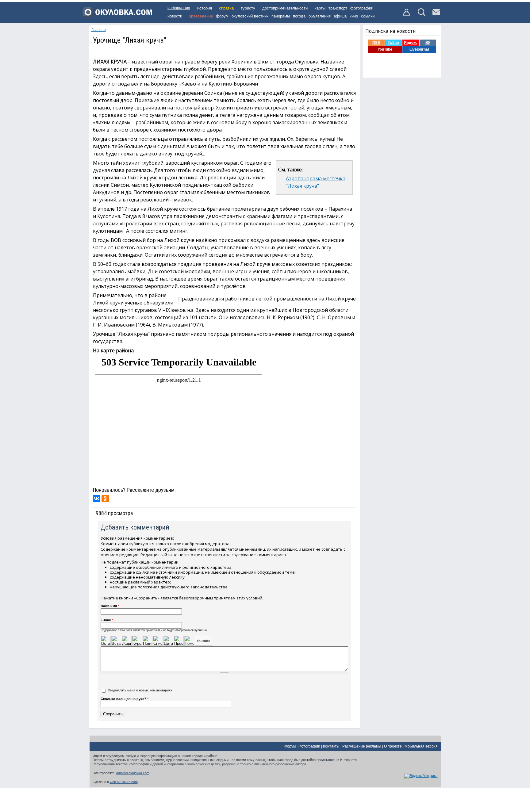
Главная (98, 30)
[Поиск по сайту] (421, 15)
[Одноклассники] (105, 498)
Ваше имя (110, 606)
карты (320, 8)
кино (354, 16)
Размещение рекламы (361, 746)
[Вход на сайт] (407, 15)
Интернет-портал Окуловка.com (117, 14)
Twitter (393, 42)
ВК (427, 42)
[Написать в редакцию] (436, 15)
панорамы (280, 16)
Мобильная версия (421, 746)
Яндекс (410, 42)
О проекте (393, 746)
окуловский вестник (250, 16)
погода (299, 16)
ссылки (367, 16)
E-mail (107, 620)
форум (222, 16)
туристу (248, 8)
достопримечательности (285, 8)
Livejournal (419, 49)
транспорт (337, 8)
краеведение (201, 16)
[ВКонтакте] (96, 498)
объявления (320, 16)
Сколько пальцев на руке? (124, 699)
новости (174, 16)
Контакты (331, 746)
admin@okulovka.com (132, 773)
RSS (376, 42)
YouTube (385, 49)
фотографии (361, 8)
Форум (290, 746)
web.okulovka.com (124, 782)
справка (226, 8)
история (204, 8)
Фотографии (309, 746)
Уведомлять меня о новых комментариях (140, 690)
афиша (340, 16)
